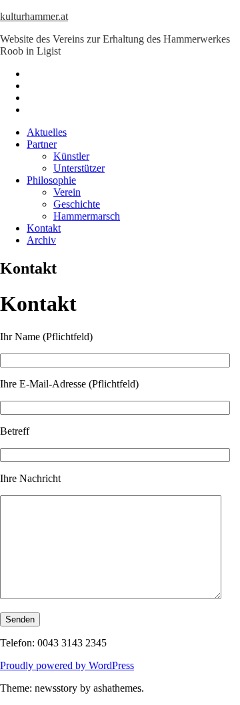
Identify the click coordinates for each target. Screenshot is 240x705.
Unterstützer (79, 168)
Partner (42, 144)
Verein (67, 192)
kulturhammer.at (34, 16)
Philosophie (51, 180)
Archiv (41, 240)
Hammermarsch (86, 216)
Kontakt (44, 228)
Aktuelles (47, 132)
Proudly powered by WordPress (67, 665)
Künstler (71, 156)
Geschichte (76, 204)
